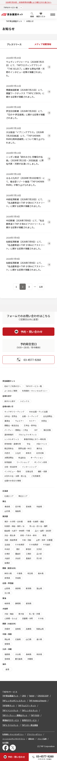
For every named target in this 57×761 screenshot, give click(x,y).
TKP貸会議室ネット (14, 21)
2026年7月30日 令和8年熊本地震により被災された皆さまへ (28, 2)
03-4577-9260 (45, 756)
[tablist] (28, 44)
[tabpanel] (28, 171)
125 (41, 286)
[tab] (14, 44)
